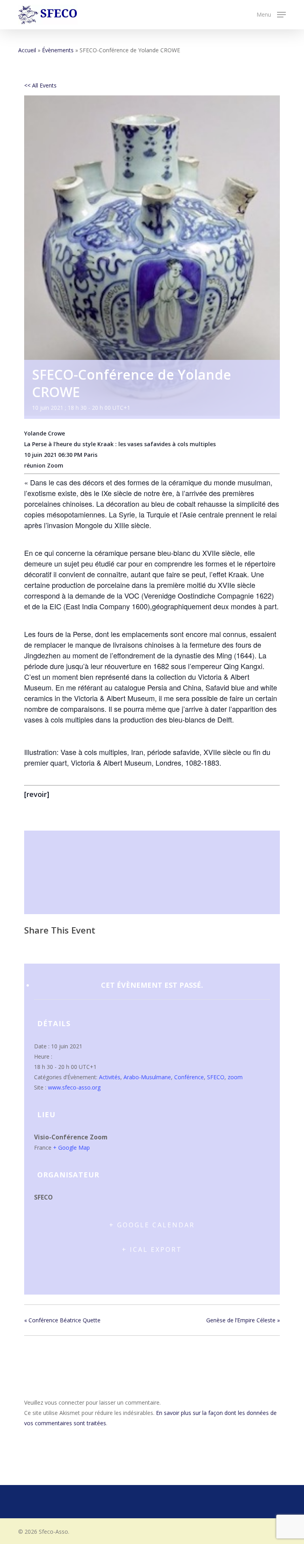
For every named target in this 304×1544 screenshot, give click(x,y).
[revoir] (36, 794)
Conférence (189, 1077)
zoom (235, 1077)
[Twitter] (51, 946)
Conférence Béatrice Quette (62, 1320)
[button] (271, 14)
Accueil (27, 50)
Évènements (58, 50)
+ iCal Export (152, 1249)
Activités (109, 1077)
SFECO (215, 1077)
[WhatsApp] (91, 946)
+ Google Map (71, 1147)
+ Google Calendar (152, 1225)
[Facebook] (32, 946)
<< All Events (40, 85)
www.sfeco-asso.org (74, 1087)
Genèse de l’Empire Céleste (243, 1320)
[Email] (71, 946)
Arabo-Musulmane (147, 1077)
